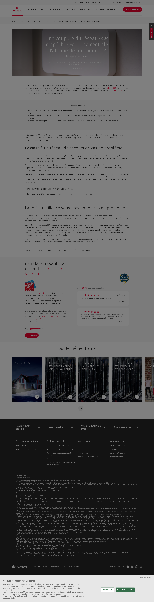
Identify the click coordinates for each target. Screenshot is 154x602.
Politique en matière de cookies (55, 596)
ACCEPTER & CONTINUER (125, 589)
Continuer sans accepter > (145, 577)
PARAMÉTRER (107, 589)
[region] (77, 588)
